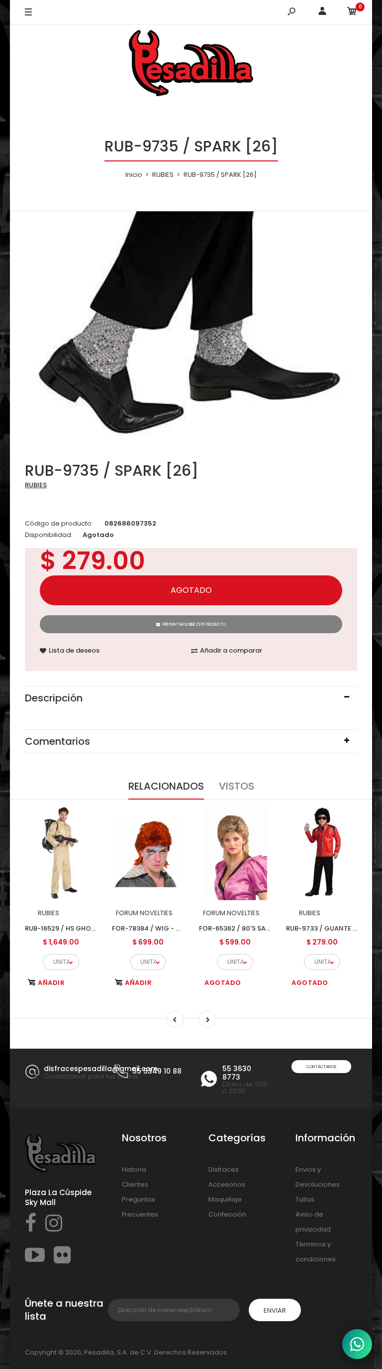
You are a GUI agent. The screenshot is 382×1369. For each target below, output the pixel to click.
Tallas (304, 1199)
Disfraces (223, 1169)
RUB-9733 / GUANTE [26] (326, 928)
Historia (134, 1169)
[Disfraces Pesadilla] (191, 65)
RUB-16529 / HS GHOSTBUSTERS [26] (84, 928)
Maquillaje (225, 1199)
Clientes (135, 1184)
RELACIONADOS (166, 786)
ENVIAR (275, 1310)
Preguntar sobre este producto (194, 624)
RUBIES (36, 485)
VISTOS (236, 786)
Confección (227, 1214)
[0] (352, 12)
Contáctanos (321, 1067)
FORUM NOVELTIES (144, 913)
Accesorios (226, 1184)
